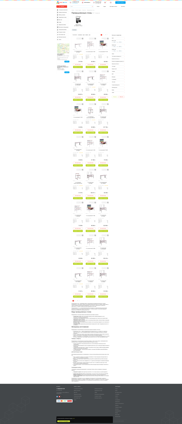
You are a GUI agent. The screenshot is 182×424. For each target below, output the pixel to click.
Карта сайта (117, 414)
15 (77, 300)
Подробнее (67, 61)
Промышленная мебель (62, 29)
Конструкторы (117, 416)
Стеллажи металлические (78, 388)
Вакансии (116, 405)
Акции (104, 6)
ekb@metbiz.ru (87, 2)
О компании (117, 394)
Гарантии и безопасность (119, 403)
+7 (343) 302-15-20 (60, 388)
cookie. (73, 418)
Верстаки (75, 392)
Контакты (123, 6)
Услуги (98, 6)
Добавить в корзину (78, 99)
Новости (116, 396)
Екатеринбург (75, 3)
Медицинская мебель (62, 24)
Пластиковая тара (62, 34)
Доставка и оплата (113, 6)
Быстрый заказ (78, 64)
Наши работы (117, 401)
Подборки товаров (118, 407)
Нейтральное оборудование (63, 27)
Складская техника (62, 32)
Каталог (62, 6)
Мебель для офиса (77, 390)
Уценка (60, 39)
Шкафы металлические (63, 12)
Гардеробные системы (62, 17)
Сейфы (60, 22)
